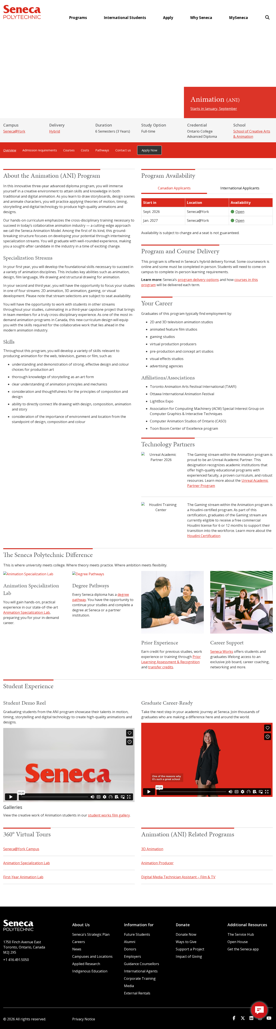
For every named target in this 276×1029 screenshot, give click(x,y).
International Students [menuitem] (125, 17)
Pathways (102, 150)
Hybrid (54, 131)
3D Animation (152, 849)
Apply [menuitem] (168, 17)
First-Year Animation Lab (23, 877)
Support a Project (190, 949)
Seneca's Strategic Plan (91, 934)
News (76, 949)
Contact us (123, 150)
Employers (132, 956)
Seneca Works (221, 651)
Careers (78, 941)
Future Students (137, 934)
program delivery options (198, 279)
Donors (130, 949)
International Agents (141, 971)
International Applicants (239, 188)
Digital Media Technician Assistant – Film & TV (178, 877)
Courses (69, 150)
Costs (85, 150)
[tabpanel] (207, 216)
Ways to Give (186, 941)
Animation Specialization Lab (26, 612)
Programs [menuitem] (78, 17)
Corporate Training (140, 978)
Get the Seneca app (243, 949)
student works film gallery (109, 815)
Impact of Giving (189, 956)
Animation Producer (157, 863)
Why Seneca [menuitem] (201, 17)
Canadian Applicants (174, 188)
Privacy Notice (83, 1019)
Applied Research (86, 963)
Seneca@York (14, 131)
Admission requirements (39, 150)
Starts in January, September (213, 108)
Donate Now (186, 934)
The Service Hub (240, 934)
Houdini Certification (203, 535)
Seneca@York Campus (21, 849)
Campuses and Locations (92, 956)
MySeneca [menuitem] (238, 17)
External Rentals (137, 993)
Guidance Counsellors (141, 963)
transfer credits (160, 667)
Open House (237, 941)
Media (129, 985)
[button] (267, 17)
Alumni (129, 941)
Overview (9, 150)
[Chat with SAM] (259, 1010)
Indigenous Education (89, 971)
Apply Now (149, 150)
